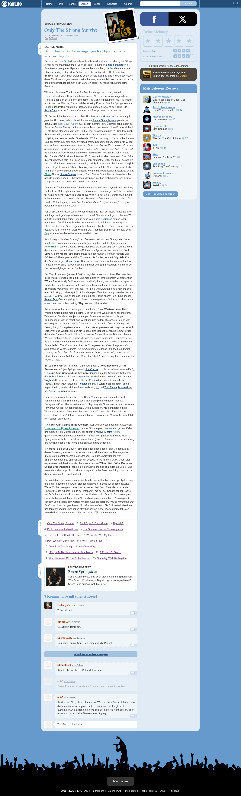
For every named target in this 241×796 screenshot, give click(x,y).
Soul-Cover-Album (68, 123)
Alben (84, 3)
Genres (128, 3)
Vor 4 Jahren (78, 605)
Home (49, 3)
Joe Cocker (91, 369)
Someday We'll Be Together (112, 558)
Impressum (98, 790)
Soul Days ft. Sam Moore (94, 523)
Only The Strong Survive (60, 523)
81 (169, 102)
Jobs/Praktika (149, 790)
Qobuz (183, 76)
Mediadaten (131, 790)
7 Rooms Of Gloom (110, 552)
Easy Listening (71, 428)
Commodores (96, 380)
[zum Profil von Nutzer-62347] (48, 638)
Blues (47, 174)
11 (180, 166)
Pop (46, 38)
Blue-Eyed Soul (53, 428)
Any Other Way (86, 546)
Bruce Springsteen (58, 23)
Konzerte (112, 3)
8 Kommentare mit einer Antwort (70, 596)
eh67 (60, 681)
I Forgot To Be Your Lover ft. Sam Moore (71, 552)
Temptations (85, 383)
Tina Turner (110, 387)
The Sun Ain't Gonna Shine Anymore (103, 529)
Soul (66, 61)
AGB (163, 790)
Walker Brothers (57, 376)
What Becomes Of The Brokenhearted (69, 558)
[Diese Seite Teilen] (154, 19)
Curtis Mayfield (108, 187)
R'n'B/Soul (53, 38)
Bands (72, 3)
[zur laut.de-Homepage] (15, 4)
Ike (97, 387)
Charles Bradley (53, 72)
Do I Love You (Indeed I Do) (62, 529)
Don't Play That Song (60, 546)
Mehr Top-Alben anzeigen (160, 194)
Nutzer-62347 (64, 638)
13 (174, 119)
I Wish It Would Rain (91, 540)
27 (186, 138)
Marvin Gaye (73, 261)
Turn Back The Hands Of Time (64, 535)
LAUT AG (82, 790)
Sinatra (108, 431)
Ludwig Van (64, 605)
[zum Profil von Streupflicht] (48, 665)
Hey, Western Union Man (60, 540)
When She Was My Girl (99, 535)
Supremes (106, 219)
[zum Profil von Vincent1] (48, 622)
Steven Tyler (51, 299)
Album (116, 431)
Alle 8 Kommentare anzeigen (91, 654)
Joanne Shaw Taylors (104, 120)
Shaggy (98, 431)
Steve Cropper (68, 174)
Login (236, 3)
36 (165, 147)
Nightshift (118, 523)
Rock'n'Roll (50, 246)
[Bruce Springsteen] (121, 41)
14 (181, 110)
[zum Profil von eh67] (48, 681)
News (60, 3)
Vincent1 (62, 621)
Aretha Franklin (57, 391)
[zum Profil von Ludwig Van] (48, 605)
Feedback (174, 790)
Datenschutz (114, 790)
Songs (97, 3)
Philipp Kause (65, 56)
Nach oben (120, 781)
